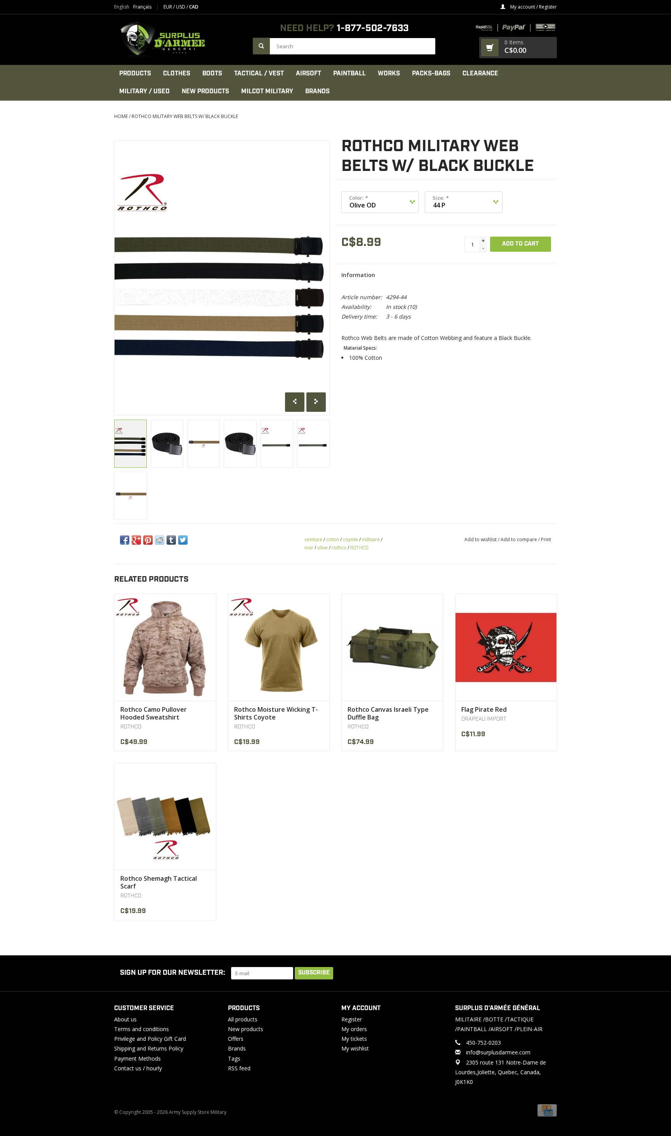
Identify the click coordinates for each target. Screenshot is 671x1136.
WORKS (389, 74)
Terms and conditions (141, 1029)
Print (546, 539)
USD (181, 6)
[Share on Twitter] (183, 540)
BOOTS (212, 74)
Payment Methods (137, 1058)
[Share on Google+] (136, 540)
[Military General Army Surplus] (179, 39)
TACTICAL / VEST (259, 74)
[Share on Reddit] (159, 540)
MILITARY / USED (144, 91)
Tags (234, 1058)
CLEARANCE (480, 74)
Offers (235, 1038)
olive (322, 547)
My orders (354, 1029)
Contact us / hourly (138, 1068)
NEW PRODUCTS (205, 91)
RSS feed (239, 1068)
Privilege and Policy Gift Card (150, 1038)
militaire (371, 539)
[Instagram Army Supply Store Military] (545, 973)
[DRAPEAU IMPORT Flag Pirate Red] (506, 647)
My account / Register (533, 6)
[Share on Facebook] (124, 540)
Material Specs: (360, 348)
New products (245, 1029)
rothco (339, 547)
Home (121, 116)
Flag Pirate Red (484, 709)
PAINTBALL (349, 74)
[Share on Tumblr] (171, 540)
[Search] (261, 46)
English (121, 7)
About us (125, 1019)
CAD (193, 6)
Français (142, 7)
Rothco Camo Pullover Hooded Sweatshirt (153, 713)
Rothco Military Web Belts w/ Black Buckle (185, 116)
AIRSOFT (308, 74)
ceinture (313, 539)
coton (332, 539)
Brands (317, 91)
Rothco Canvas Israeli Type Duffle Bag (388, 713)
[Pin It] (148, 540)
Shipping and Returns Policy (148, 1048)
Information (358, 275)
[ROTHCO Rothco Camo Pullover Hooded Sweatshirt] (165, 647)
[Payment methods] (547, 1109)
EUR (168, 6)
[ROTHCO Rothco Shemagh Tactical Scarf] (165, 816)
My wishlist (355, 1048)
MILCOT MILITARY (267, 91)
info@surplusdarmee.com (498, 1052)
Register (351, 1019)
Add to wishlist (480, 539)
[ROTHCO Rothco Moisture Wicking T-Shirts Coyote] (279, 647)
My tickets (354, 1038)
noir (308, 547)
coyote (350, 539)
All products (242, 1019)
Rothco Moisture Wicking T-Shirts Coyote (276, 713)
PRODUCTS (135, 74)
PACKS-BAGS (431, 74)
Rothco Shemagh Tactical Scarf (158, 882)
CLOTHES (176, 74)
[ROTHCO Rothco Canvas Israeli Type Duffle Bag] (392, 647)
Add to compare (519, 539)
